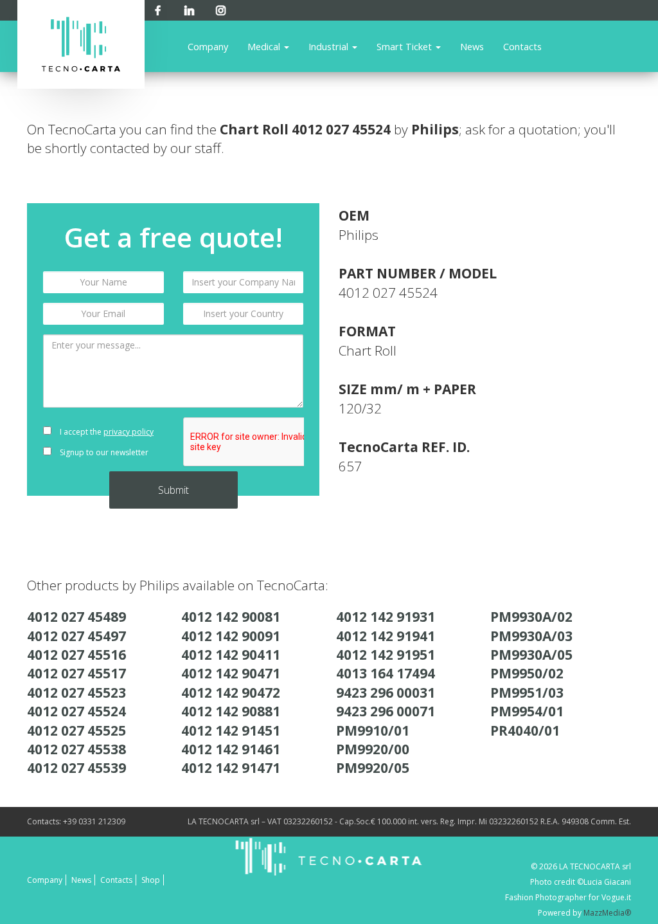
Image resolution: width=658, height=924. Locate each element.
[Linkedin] (189, 8)
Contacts (522, 46)
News (472, 46)
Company (208, 46)
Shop (150, 879)
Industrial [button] (329, 46)
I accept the (106, 431)
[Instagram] (220, 8)
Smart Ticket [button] (405, 46)
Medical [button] (265, 46)
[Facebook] (157, 8)
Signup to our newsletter (103, 452)
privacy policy (128, 431)
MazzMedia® (607, 912)
